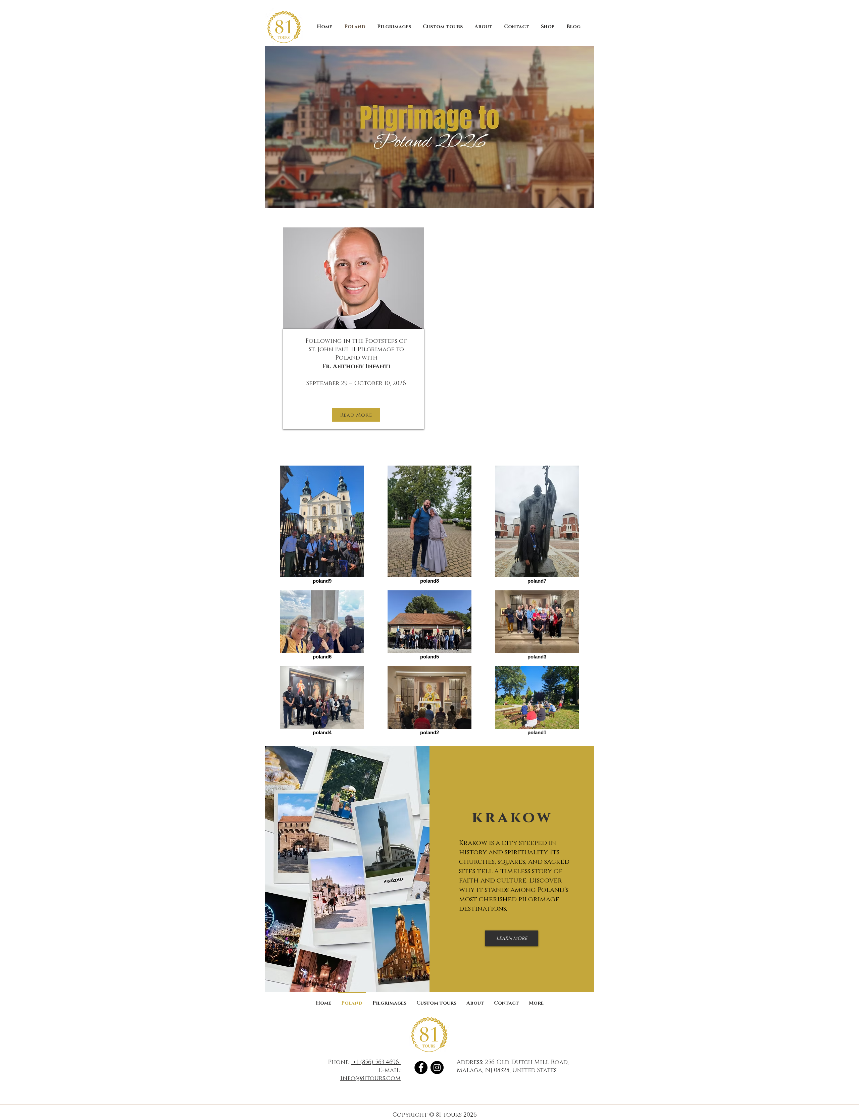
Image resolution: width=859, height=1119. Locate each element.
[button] (394, 26)
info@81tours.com (370, 1078)
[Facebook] (420, 1067)
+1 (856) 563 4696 (376, 1062)
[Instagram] (437, 1067)
